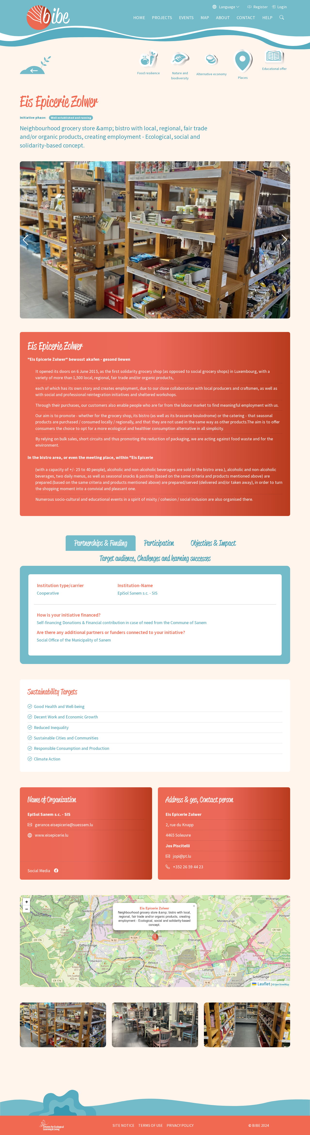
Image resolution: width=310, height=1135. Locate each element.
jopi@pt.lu (182, 856)
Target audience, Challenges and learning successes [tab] (155, 558)
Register (260, 6)
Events (186, 17)
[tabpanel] (155, 615)
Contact (246, 17)
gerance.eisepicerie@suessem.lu (64, 824)
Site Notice (123, 1125)
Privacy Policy (180, 1125)
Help (267, 17)
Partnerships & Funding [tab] (100, 543)
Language (227, 6)
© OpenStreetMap (280, 984)
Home (139, 17)
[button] (25, 240)
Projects (162, 17)
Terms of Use (150, 1125)
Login (282, 6)
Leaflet (263, 984)
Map (205, 17)
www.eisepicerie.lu (51, 835)
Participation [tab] (159, 543)
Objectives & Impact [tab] (213, 543)
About (223, 17)
